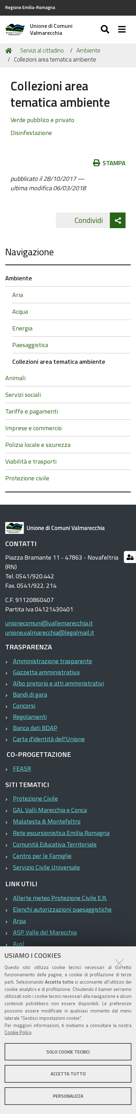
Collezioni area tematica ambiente (58, 361)
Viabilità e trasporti (30, 461)
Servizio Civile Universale (46, 867)
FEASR (22, 768)
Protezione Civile (35, 798)
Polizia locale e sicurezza (37, 444)
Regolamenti (30, 716)
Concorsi (24, 705)
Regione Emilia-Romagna (30, 7)
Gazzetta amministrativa (46, 672)
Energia (22, 328)
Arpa (19, 920)
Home (9, 50)
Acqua (20, 311)
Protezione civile (27, 478)
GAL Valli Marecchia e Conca (50, 810)
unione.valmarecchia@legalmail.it (49, 632)
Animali (15, 378)
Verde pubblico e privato (42, 120)
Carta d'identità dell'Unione (49, 739)
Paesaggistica (30, 345)
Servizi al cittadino (42, 50)
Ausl (18, 943)
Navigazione (29, 252)
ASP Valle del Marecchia (45, 932)
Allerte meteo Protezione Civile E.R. (60, 898)
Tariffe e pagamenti (31, 411)
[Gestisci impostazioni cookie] (130, 557)
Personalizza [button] (68, 1095)
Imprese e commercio (33, 428)
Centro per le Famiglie (42, 855)
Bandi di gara (30, 694)
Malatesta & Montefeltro (47, 821)
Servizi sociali (23, 394)
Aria (17, 294)
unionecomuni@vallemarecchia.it (49, 623)
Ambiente (88, 50)
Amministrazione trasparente (52, 661)
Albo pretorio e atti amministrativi (58, 683)
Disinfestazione (31, 132)
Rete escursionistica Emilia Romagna (61, 832)
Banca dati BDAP (35, 727)
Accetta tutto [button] (68, 1073)
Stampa (114, 163)
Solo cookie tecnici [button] (68, 1051)
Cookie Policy (18, 1032)
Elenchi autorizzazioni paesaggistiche (62, 909)
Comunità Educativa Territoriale (55, 844)
